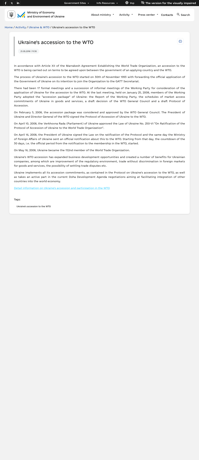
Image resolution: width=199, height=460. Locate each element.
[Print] (180, 41)
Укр (132, 3)
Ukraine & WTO (39, 27)
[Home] (36, 15)
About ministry (101, 14)
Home (9, 27)
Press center (147, 14)
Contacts (167, 14)
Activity (124, 14)
